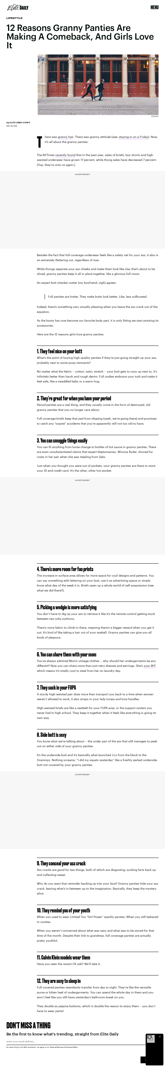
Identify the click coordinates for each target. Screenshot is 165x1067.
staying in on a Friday (133, 137)
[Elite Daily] (17, 7)
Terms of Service (56, 1047)
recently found (65, 155)
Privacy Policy (72, 1047)
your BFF (149, 665)
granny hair (65, 137)
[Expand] (149, 1037)
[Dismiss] (159, 1037)
